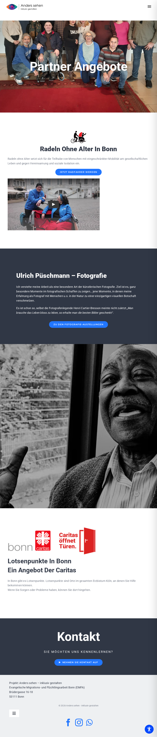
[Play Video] (53, 204)
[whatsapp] (89, 722)
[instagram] (79, 722)
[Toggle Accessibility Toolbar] (149, 729)
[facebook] (68, 722)
